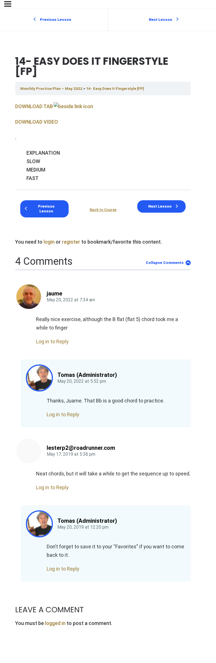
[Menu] (7, 4)
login (49, 242)
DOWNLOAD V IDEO (36, 122)
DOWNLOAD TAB (34, 106)
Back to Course (103, 209)
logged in (55, 623)
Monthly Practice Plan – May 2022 (51, 88)
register (71, 242)
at (71, 300)
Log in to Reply (52, 341)
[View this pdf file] (73, 106)
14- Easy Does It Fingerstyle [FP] (115, 88)
